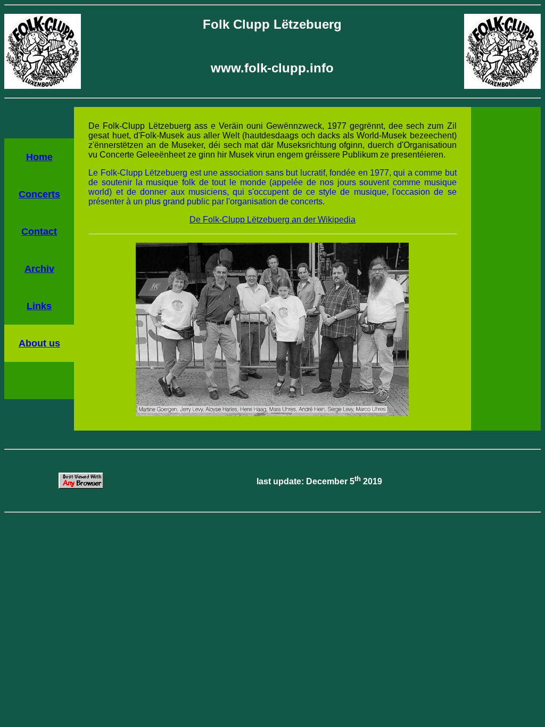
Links (39, 306)
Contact (39, 231)
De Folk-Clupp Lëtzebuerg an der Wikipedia (272, 219)
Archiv (39, 268)
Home (39, 157)
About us (39, 343)
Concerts (39, 194)
